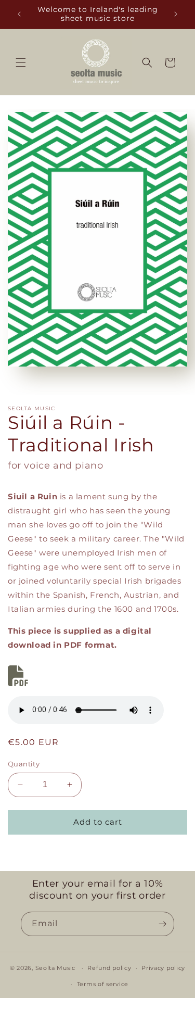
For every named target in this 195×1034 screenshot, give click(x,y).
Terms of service (102, 984)
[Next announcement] (175, 14)
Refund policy (109, 968)
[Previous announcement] (19, 14)
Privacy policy (163, 968)
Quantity (24, 764)
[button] (20, 62)
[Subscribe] (162, 924)
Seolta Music (55, 968)
